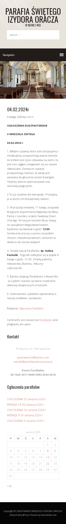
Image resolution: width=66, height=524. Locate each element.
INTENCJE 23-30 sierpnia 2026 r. (26, 404)
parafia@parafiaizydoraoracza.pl (33, 361)
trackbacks (46, 320)
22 (47, 463)
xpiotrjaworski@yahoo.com (33, 357)
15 (47, 457)
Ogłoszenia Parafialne (31, 308)
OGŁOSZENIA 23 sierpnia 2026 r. (27, 399)
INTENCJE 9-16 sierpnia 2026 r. (25, 415)
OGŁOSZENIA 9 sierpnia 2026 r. (26, 420)
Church (13, 515)
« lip (9, 486)
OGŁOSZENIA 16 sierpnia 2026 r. (27, 410)
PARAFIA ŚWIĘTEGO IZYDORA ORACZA (33, 15)
